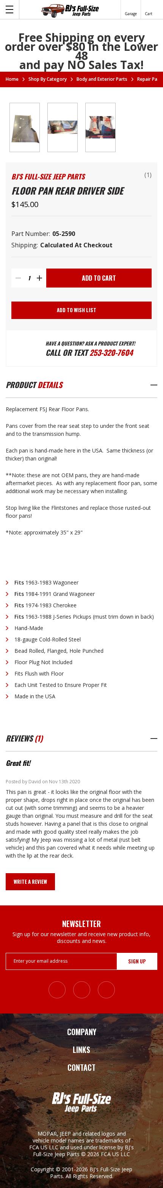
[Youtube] (106, 989)
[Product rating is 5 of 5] (125, 176)
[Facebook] (81, 989)
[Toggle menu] (9, 9)
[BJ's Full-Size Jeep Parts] (70, 11)
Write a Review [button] (30, 881)
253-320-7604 (111, 352)
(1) (148, 175)
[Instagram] (57, 989)
